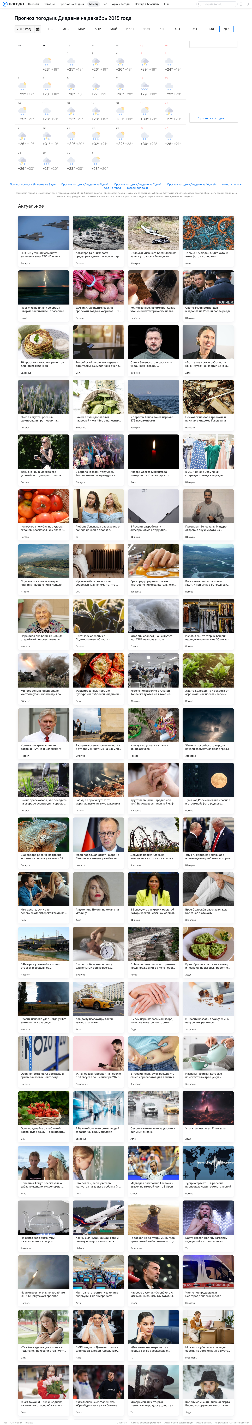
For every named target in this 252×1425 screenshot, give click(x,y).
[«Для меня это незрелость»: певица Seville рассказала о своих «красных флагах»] (153, 1335)
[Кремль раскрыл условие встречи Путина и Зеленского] (43, 733)
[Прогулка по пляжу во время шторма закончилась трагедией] (43, 296)
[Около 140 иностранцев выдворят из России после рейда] (208, 296)
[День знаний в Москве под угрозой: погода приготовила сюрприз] (43, 460)
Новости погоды (231, 184)
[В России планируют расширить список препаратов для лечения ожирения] (153, 1062)
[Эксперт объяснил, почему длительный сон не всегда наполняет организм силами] (98, 952)
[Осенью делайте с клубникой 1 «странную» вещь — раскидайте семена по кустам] (43, 1116)
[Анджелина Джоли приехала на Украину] (98, 897)
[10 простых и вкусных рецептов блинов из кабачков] (43, 350)
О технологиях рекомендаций (178, 1423)
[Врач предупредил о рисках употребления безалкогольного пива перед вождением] (153, 569)
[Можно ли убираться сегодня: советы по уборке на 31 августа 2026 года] (208, 1335)
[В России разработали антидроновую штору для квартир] (153, 514)
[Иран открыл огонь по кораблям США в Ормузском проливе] (43, 1281)
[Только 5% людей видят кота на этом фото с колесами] (208, 241)
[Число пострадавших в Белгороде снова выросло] (208, 1281)
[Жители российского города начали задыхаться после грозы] (208, 733)
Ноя (210, 29)
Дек (227, 29)
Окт (194, 29)
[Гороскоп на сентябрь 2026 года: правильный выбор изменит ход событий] (153, 1226)
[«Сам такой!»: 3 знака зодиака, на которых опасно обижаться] (43, 1390)
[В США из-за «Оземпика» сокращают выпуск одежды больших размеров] (208, 460)
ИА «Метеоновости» (239, 1423)
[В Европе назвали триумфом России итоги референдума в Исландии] (98, 460)
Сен (178, 29)
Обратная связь (204, 1423)
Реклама (29, 1423)
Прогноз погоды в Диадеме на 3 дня (33, 184)
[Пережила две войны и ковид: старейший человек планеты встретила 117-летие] (43, 624)
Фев (66, 29)
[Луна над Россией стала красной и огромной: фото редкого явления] (208, 788)
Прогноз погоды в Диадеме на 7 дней (137, 184)
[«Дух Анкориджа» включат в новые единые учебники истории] (208, 843)
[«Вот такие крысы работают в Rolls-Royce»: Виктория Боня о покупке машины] (208, 350)
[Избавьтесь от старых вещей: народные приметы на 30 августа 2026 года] (208, 624)
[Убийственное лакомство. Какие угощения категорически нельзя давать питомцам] (153, 296)
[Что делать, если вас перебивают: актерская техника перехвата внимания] (43, 897)
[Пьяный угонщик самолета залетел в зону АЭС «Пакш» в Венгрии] (43, 241)
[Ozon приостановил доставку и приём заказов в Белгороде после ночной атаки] (43, 1062)
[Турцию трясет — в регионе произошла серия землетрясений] (208, 1171)
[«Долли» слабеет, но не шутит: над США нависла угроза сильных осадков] (153, 624)
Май (113, 29)
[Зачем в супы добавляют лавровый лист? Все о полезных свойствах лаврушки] (98, 405)
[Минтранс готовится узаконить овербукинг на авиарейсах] (98, 1281)
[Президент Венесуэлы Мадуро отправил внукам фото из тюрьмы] (208, 514)
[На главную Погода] (16, 4)
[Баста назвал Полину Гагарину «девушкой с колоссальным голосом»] (208, 1226)
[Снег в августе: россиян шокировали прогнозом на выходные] (43, 405)
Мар (81, 29)
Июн (130, 29)
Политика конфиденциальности (145, 1423)
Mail (5, 1423)
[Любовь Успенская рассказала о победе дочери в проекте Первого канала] (98, 514)
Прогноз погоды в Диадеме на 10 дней (191, 184)
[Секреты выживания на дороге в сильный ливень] (153, 1116)
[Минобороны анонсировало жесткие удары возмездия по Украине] (43, 679)
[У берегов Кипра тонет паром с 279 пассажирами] (153, 405)
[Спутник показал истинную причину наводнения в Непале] (43, 569)
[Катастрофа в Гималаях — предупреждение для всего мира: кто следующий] (98, 241)
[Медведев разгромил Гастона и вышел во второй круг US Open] (153, 1171)
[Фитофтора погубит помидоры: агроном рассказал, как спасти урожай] (43, 514)
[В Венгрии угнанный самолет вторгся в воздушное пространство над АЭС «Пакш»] (43, 952)
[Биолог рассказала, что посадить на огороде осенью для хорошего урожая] (43, 788)
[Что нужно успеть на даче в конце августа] (153, 733)
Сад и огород (112, 187)
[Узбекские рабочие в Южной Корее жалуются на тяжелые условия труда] (153, 679)
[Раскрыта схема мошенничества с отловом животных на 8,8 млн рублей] (98, 733)
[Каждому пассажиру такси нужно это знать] (98, 1007)
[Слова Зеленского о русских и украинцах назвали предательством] (153, 350)
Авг (162, 29)
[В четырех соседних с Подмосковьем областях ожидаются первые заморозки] (98, 624)
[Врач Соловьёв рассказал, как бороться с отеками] (208, 897)
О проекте (122, 1423)
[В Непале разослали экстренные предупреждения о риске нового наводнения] (153, 952)
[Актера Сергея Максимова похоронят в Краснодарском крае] (153, 460)
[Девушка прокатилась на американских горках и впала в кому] (153, 843)
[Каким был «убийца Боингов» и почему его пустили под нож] (98, 1226)
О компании (16, 1423)
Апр (98, 29)
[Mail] (5, 4)
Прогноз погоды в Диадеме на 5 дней (85, 184)
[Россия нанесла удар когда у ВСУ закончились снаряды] (43, 1007)
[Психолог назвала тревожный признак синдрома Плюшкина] (208, 405)
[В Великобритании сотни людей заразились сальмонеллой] (98, 1116)
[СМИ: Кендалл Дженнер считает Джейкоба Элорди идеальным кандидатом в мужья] (98, 1335)
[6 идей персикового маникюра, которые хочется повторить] (153, 1007)
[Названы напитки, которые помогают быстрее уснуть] (208, 1062)
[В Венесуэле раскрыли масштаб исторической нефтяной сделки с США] (153, 897)
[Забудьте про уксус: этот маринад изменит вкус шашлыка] (98, 788)
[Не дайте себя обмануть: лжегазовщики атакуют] (43, 1226)
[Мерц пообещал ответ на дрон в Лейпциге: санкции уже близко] (98, 843)
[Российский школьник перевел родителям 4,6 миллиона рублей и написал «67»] (98, 350)
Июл (146, 29)
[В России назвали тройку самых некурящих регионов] (208, 1007)
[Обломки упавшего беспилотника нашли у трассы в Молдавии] (153, 241)
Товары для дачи (137, 187)
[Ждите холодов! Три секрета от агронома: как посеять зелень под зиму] (208, 679)
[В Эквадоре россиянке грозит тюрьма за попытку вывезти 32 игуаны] (43, 843)
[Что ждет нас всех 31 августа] (208, 1116)
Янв (49, 29)
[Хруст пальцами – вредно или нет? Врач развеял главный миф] (153, 788)
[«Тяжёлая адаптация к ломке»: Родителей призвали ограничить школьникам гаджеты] (43, 1335)
